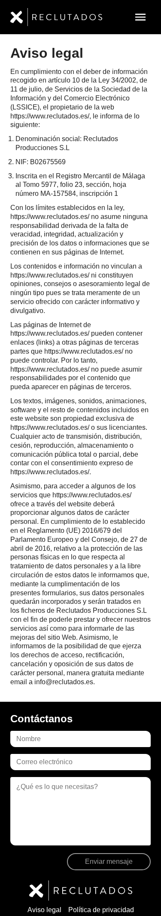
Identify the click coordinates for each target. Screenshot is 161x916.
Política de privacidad (101, 909)
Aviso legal (44, 909)
